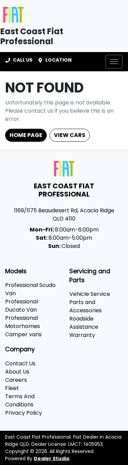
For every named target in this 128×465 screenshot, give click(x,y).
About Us (17, 372)
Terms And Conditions (19, 400)
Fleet (12, 388)
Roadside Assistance (83, 323)
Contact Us (20, 363)
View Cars (69, 135)
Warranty (82, 335)
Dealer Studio (52, 458)
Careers (16, 380)
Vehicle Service (89, 294)
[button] (114, 61)
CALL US (22, 59)
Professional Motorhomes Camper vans (23, 326)
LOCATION (58, 59)
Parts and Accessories (85, 306)
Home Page (26, 135)
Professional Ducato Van (21, 306)
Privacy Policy (23, 413)
